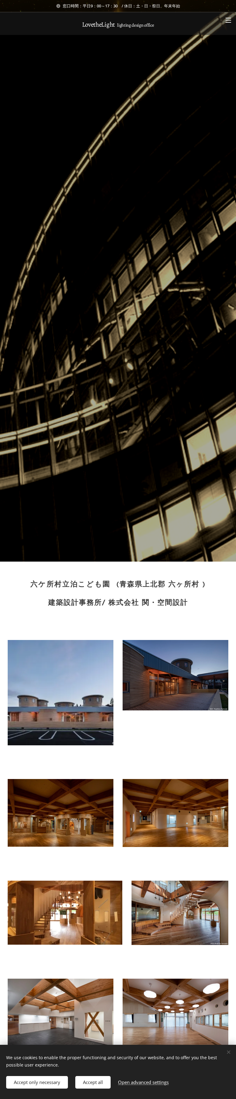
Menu (228, 20)
